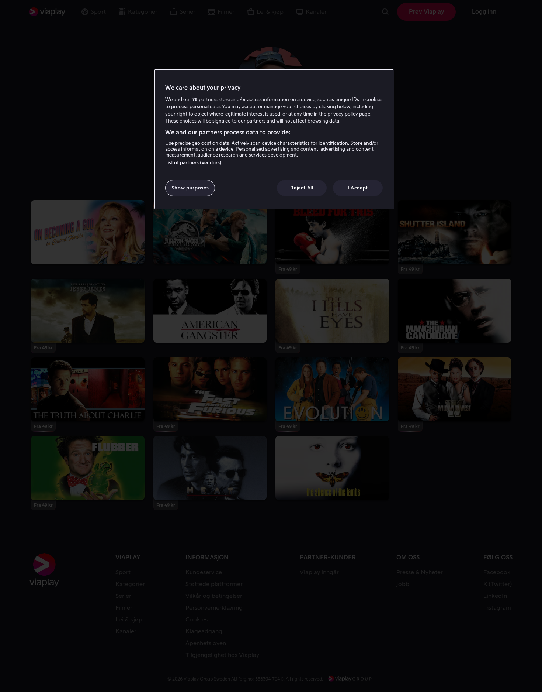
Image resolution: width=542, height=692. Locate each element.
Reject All (301, 187)
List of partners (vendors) (193, 162)
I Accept (358, 187)
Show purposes (190, 187)
